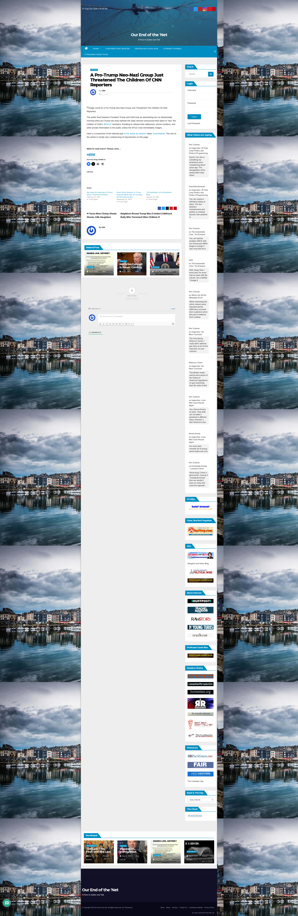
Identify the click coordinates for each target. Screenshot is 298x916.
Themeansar (128, 907)
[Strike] (110, 324)
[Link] (126, 324)
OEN (103, 91)
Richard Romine (91, 845)
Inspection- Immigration (128, 850)
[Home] (86, 49)
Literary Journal (172, 49)
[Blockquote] (119, 324)
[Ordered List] (113, 324)
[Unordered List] (116, 324)
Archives (175, 907)
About (168, 907)
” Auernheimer (158, 133)
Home (96, 49)
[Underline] (106, 324)
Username (192, 90)
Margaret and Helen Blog (198, 564)
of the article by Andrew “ (135, 133)
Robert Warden (191, 851)
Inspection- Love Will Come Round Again (197, 402)
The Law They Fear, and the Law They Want (98, 851)
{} (129, 324)
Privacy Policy (209, 907)
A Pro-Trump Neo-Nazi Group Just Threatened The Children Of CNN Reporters (126, 80)
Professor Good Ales (146, 49)
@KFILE (107, 124)
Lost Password (194, 123)
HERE (91, 155)
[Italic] (103, 324)
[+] (132, 324)
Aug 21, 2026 (93, 856)
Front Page (94, 69)
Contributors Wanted (118, 49)
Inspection (123, 845)
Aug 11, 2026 (127, 856)
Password (192, 103)
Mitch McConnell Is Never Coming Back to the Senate (131, 269)
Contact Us (183, 907)
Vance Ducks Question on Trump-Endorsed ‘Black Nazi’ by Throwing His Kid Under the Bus (129, 194)
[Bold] (100, 324)
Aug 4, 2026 (126, 271)
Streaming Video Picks (96, 54)
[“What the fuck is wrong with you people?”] (200, 508)
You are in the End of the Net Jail (203, 913)
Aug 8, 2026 (93, 271)
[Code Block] (123, 324)
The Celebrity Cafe (196, 781)
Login (173, 309)
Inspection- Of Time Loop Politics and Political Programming (198, 150)
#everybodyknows (195, 816)
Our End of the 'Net (149, 34)
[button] (215, 52)
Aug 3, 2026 (158, 271)
